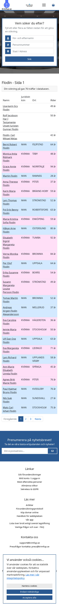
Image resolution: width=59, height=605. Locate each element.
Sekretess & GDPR (29, 489)
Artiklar (29, 505)
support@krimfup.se (29, 542)
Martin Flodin (10, 175)
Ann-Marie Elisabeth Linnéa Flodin (10, 370)
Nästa (38, 419)
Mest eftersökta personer (29, 481)
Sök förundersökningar (29, 474)
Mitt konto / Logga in (29, 478)
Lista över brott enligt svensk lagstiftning (29, 523)
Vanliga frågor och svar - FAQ (29, 527)
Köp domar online (29, 512)
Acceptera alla (29, 597)
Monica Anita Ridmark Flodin (10, 157)
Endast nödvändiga (29, 591)
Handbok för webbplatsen (29, 515)
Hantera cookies (29, 585)
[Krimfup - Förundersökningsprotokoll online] (13, 5)
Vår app (29, 519)
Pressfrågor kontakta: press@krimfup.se (29, 546)
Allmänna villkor (29, 485)
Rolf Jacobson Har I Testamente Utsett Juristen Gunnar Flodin (10, 122)
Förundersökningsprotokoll (29, 508)
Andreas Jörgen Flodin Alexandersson (11, 311)
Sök (29, 59)
